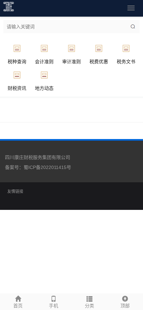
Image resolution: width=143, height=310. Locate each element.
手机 (53, 305)
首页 (18, 305)
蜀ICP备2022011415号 (47, 167)
